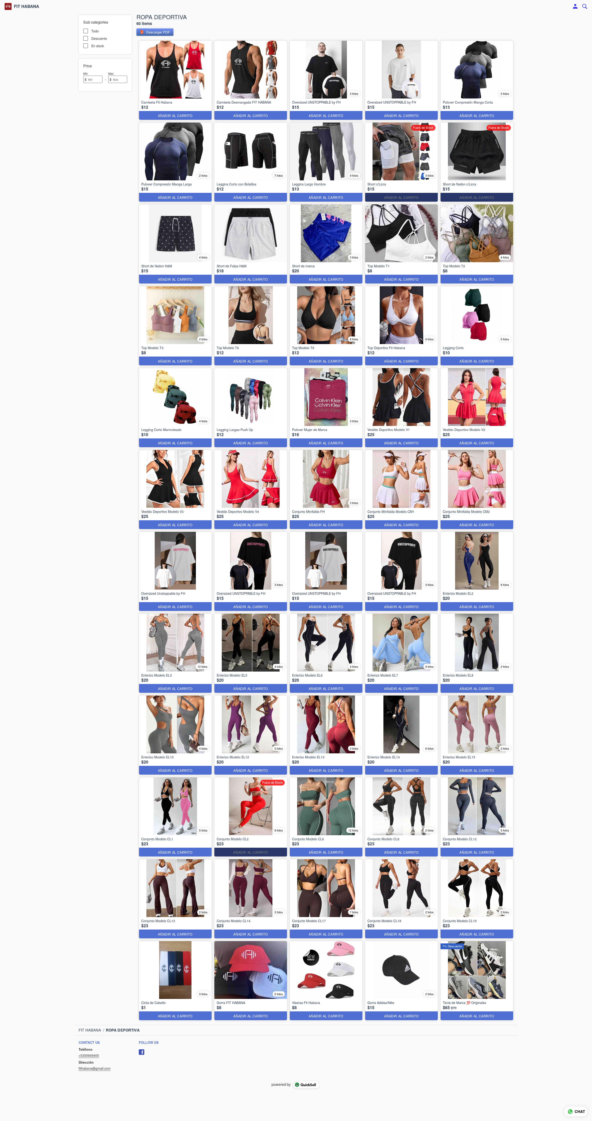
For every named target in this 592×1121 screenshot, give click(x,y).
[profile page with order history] (575, 6)
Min (85, 73)
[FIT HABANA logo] (8, 6)
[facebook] (141, 1052)
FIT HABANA (26, 6)
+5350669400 (89, 1055)
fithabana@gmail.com (95, 1068)
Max (111, 73)
